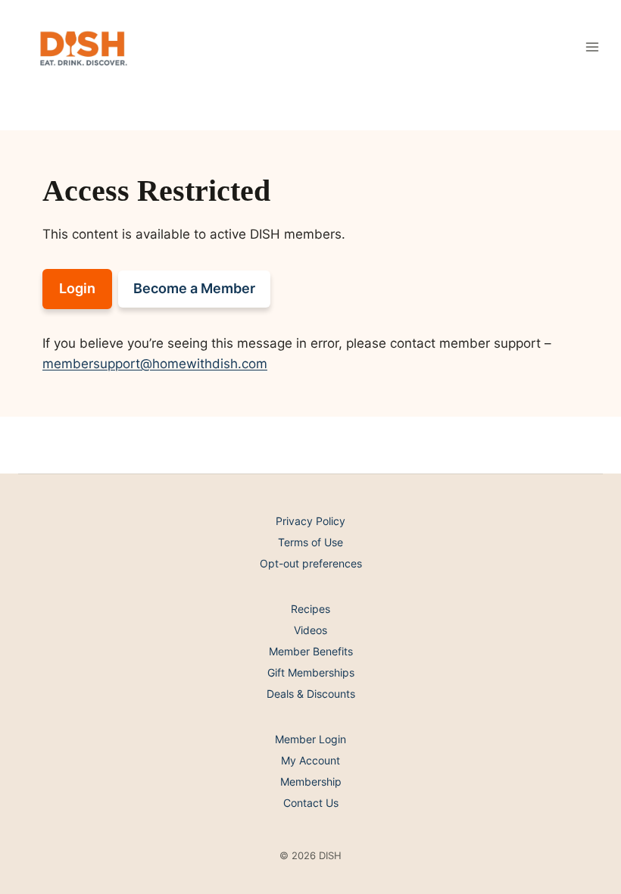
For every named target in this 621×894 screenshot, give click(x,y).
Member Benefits (311, 651)
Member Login (310, 739)
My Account (310, 760)
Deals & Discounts (311, 693)
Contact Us (311, 802)
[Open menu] (592, 46)
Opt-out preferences (311, 563)
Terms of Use (310, 542)
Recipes (310, 608)
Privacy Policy (310, 520)
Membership (311, 781)
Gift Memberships (310, 672)
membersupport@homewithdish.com (154, 363)
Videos (310, 630)
